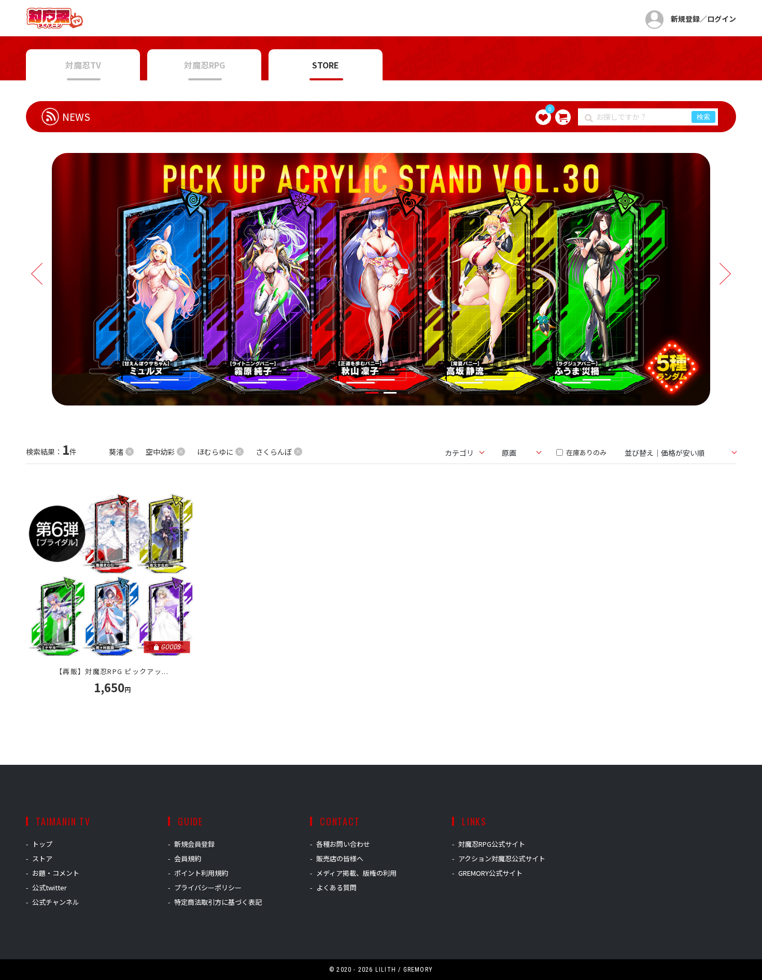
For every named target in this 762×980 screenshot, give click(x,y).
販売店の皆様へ (339, 858)
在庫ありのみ (585, 452)
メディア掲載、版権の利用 (356, 873)
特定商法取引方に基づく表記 (218, 902)
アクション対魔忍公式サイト (501, 858)
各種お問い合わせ (343, 844)
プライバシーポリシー (208, 887)
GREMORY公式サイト (490, 873)
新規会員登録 (194, 844)
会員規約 (187, 858)
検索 (703, 117)
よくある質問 (336, 887)
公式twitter (49, 887)
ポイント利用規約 (201, 873)
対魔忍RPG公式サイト (491, 844)
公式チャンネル (55, 902)
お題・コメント (55, 873)
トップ (42, 844)
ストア (42, 858)
